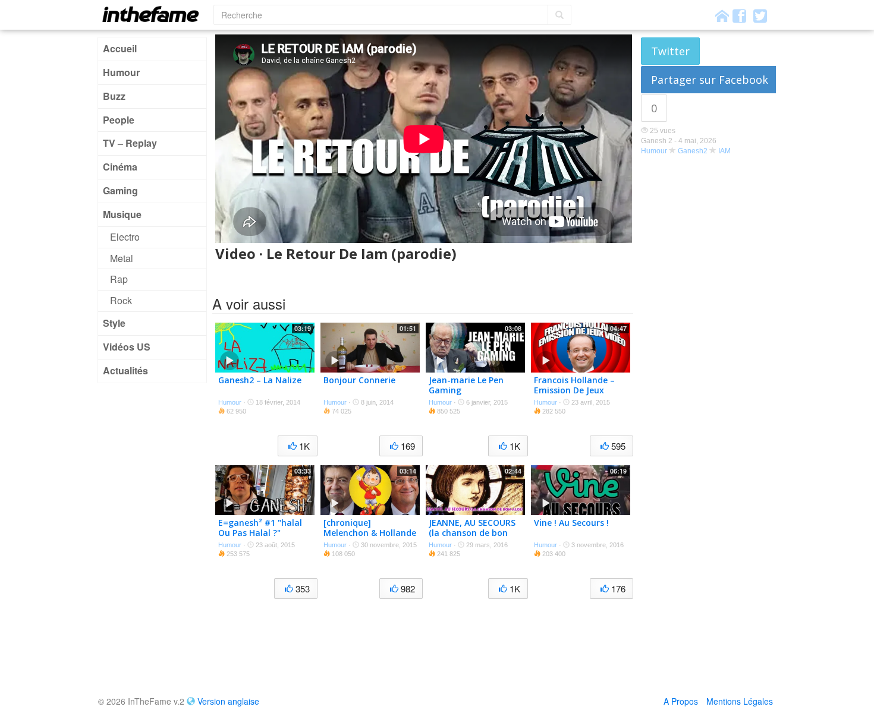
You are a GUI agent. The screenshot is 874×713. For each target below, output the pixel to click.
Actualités (125, 370)
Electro (125, 237)
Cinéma (120, 166)
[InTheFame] (154, 14)
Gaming (120, 190)
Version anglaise (228, 701)
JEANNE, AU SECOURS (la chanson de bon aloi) (472, 532)
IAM (724, 151)
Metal (121, 258)
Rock (121, 300)
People (118, 120)
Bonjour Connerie (359, 380)
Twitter (670, 51)
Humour (121, 72)
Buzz (114, 96)
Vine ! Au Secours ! (571, 522)
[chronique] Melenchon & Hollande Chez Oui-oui (369, 532)
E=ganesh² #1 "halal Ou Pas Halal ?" (260, 527)
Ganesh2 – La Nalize (259, 380)
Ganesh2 (693, 151)
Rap (119, 279)
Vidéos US (126, 347)
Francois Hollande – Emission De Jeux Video (574, 390)
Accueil (120, 48)
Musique (122, 214)
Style (114, 323)
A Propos (681, 701)
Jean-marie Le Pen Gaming (466, 385)
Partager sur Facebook (709, 79)
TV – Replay (130, 143)
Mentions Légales (739, 701)
